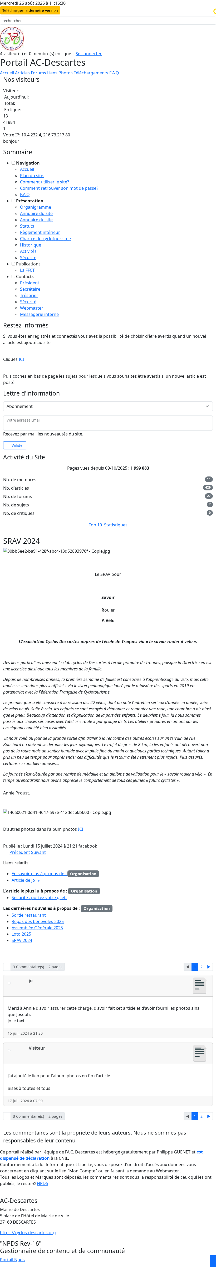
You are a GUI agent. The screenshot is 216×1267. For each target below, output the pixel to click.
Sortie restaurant (29, 915)
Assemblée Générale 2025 (37, 928)
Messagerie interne (39, 314)
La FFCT (27, 270)
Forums (38, 73)
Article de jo (23, 880)
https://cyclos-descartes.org (28, 1232)
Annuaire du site (36, 213)
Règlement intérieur (40, 232)
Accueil (7, 73)
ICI (21, 359)
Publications (28, 264)
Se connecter (89, 54)
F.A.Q (114, 73)
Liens (52, 73)
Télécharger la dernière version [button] (30, 10)
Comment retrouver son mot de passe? (59, 188)
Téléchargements (91, 73)
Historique (30, 245)
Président (29, 283)
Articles (22, 73)
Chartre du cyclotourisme (45, 239)
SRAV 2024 (22, 940)
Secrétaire (30, 289)
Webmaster (31, 308)
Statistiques (115, 525)
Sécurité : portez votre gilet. (39, 897)
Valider (18, 445)
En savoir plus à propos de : (39, 873)
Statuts (27, 226)
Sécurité (28, 257)
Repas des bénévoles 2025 (38, 921)
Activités (28, 251)
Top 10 (95, 525)
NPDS (42, 1183)
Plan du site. (32, 175)
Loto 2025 (21, 934)
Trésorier (29, 295)
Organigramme (35, 207)
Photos (65, 73)
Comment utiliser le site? (44, 182)
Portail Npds (12, 1260)
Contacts (25, 276)
